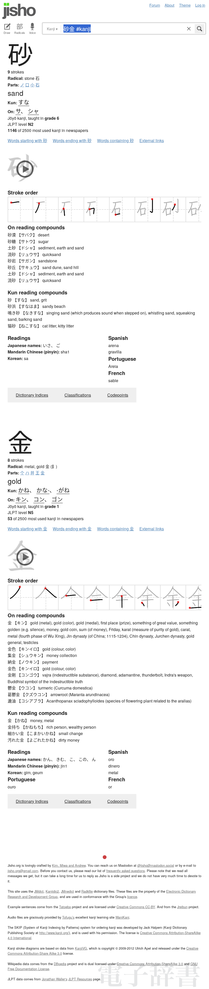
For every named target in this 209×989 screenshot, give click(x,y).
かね (23, 490)
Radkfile (87, 891)
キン (21, 499)
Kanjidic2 (52, 891)
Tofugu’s (68, 917)
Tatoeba (65, 906)
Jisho (19, 11)
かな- (42, 490)
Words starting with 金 (27, 529)
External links (151, 140)
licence (132, 896)
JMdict (39, 891)
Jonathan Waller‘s (54, 979)
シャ (33, 111)
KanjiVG (81, 948)
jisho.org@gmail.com (23, 870)
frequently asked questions (125, 870)
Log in (200, 5)
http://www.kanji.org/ (54, 932)
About (169, 5)
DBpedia (60, 963)
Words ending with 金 (72, 529)
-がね (63, 490)
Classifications (77, 395)
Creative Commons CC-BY (135, 906)
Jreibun (182, 906)
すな (23, 102)
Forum (154, 5)
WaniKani (122, 917)
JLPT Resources (80, 979)
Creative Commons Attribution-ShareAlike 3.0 (150, 963)
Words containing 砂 (115, 140)
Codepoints (117, 395)
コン (38, 499)
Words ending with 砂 (72, 140)
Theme (185, 5)
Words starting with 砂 (27, 140)
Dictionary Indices (32, 395)
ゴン (57, 499)
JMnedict (67, 891)
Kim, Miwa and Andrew (69, 865)
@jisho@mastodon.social (155, 865)
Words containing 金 (115, 529)
